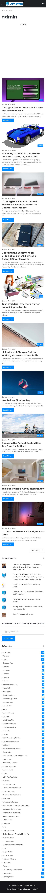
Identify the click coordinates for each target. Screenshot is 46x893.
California (6, 823)
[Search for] (43, 4)
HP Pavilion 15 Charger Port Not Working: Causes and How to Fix (20, 354)
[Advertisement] (23, 53)
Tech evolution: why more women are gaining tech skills (21, 305)
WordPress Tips (8, 720)
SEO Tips (6, 731)
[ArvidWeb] (14, 4)
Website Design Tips (10, 684)
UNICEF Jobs (7, 820)
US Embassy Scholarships (12, 870)
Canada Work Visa (9, 723)
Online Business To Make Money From (16, 834)
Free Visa (6, 798)
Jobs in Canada (8, 713)
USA (4, 848)
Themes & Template (10, 763)
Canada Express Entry (11, 741)
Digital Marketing (9, 830)
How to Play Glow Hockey (16, 400)
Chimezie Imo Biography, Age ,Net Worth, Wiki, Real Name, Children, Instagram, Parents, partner (27, 567)
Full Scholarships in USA (11, 748)
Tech (5, 709)
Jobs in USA (7, 706)
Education (6, 652)
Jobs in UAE (7, 759)
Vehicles (6, 666)
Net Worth (6, 688)
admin (23, 24)
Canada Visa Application (11, 738)
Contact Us (35, 889)
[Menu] (3, 4)
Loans (5, 773)
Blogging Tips (8, 663)
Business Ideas (8, 837)
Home (5, 10)
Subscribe (8, 638)
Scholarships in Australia (12, 813)
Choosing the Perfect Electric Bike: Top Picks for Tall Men (21, 444)
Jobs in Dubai (8, 770)
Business (6, 780)
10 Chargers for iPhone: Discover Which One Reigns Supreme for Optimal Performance (20, 204)
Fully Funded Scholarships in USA (15, 756)
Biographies (7, 873)
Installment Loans (9, 859)
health (5, 659)
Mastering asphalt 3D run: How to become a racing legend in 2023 (21, 155)
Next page (35, 550)
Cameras (6, 670)
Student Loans (8, 841)
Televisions (7, 691)
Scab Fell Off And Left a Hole (23, 614)
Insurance (6, 862)
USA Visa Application (10, 777)
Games (5, 734)
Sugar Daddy (7, 852)
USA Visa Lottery (9, 791)
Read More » (7, 120)
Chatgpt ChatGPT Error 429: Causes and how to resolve (22, 109)
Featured (6, 866)
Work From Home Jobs (11, 816)
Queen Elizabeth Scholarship (13, 845)
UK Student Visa (9, 784)
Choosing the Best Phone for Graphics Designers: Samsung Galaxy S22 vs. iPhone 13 (19, 256)
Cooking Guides (8, 877)
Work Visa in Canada (10, 802)
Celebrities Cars (8, 695)
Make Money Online (10, 699)
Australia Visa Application (12, 795)
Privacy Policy (17, 889)
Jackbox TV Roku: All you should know (23, 488)
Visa (4, 827)
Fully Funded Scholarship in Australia (16, 805)
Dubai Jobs (7, 752)
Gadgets (6, 716)
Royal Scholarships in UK (12, 788)
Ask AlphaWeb (8, 702)
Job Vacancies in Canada (12, 809)
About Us (26, 889)
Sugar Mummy (8, 855)
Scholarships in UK (9, 766)
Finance (6, 674)
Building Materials (9, 727)
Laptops (6, 677)
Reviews (6, 656)
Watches (6, 745)
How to (5, 681)
